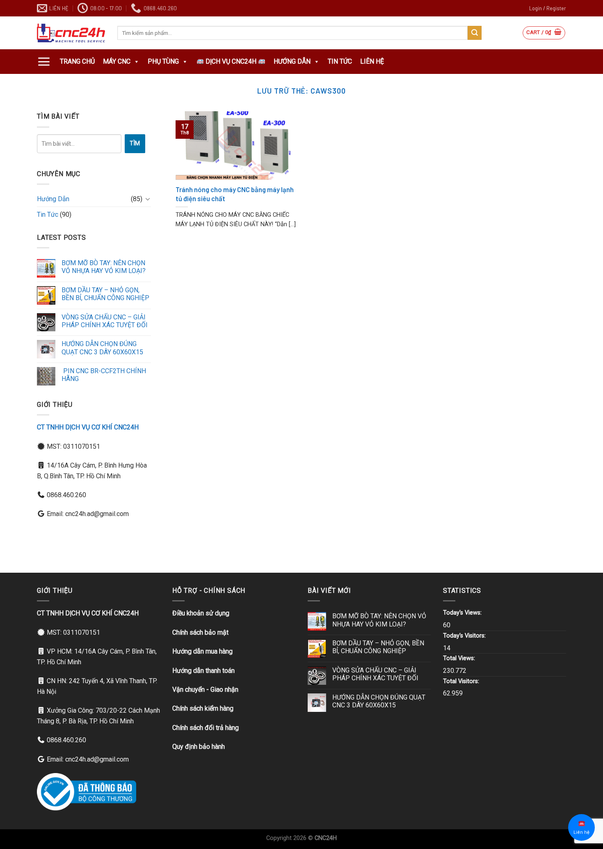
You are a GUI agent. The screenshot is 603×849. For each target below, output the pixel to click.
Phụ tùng (163, 61)
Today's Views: (463, 612)
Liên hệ (372, 61)
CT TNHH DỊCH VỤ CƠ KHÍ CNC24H (88, 427)
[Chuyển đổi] (147, 199)
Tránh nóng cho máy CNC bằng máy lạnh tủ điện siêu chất (235, 193)
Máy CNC (116, 61)
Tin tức (340, 61)
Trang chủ (77, 61)
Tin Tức (47, 214)
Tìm (135, 143)
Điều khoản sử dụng (200, 613)
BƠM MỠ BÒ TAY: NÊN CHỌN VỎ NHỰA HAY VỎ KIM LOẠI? (104, 267)
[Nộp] (475, 33)
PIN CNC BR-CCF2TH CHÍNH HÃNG (104, 375)
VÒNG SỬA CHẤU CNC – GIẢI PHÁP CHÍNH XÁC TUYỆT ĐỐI (105, 321)
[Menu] (43, 61)
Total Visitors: (462, 681)
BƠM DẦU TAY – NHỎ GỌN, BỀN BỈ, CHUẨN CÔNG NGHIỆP (105, 294)
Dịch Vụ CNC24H (231, 61)
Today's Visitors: (465, 635)
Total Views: (460, 658)
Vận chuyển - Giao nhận (205, 689)
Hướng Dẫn (292, 61)
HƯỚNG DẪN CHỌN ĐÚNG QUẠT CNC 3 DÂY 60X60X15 (102, 348)
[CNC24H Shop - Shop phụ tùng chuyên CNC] (71, 33)
